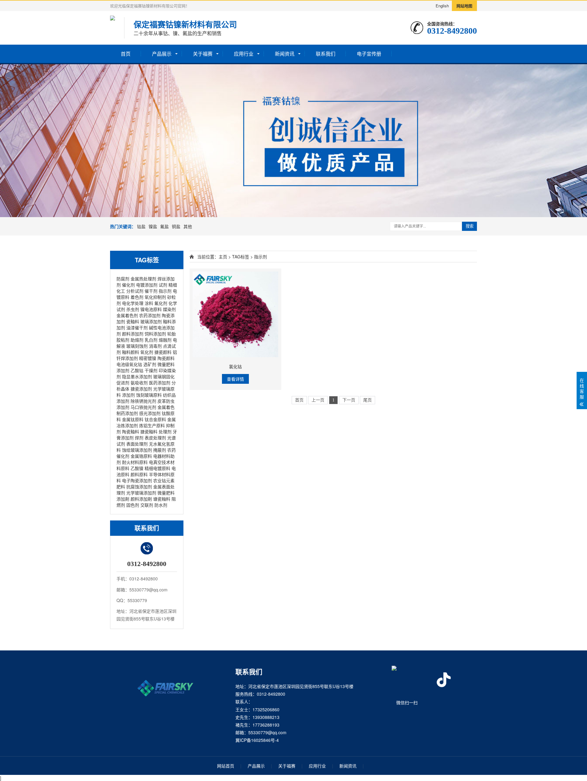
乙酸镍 (137, 468)
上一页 (318, 400)
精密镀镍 (147, 358)
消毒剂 (155, 346)
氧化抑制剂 (155, 297)
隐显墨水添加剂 (137, 376)
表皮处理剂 (155, 438)
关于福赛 (202, 53)
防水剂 (160, 505)
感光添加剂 (150, 413)
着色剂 (137, 297)
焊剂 (139, 438)
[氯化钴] (235, 314)
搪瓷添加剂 (141, 389)
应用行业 (243, 53)
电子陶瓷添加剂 (137, 480)
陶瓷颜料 (166, 358)
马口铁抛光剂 (143, 407)
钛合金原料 (155, 419)
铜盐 (176, 226)
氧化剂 (146, 352)
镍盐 (153, 226)
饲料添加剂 (155, 334)
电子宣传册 (369, 53)
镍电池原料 (151, 309)
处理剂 (165, 431)
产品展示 (162, 53)
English (442, 6)
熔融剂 (165, 340)
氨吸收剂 (139, 382)
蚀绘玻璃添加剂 (137, 450)
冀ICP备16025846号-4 (257, 740)
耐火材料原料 (135, 462)
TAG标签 (240, 257)
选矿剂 (149, 364)
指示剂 (165, 291)
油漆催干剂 (137, 327)
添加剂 (128, 395)
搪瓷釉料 (148, 431)
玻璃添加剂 (151, 321)
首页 (126, 53)
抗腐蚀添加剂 (139, 486)
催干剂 (151, 291)
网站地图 (464, 6)
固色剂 (132, 505)
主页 (223, 257)
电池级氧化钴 (129, 364)
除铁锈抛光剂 (143, 401)
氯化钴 (235, 366)
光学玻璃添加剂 (141, 493)
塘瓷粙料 (161, 499)
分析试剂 (134, 291)
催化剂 (128, 285)
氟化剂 (160, 303)
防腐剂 (122, 279)
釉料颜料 (130, 352)
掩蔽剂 (159, 450)
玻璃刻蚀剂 (137, 346)
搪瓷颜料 (163, 352)
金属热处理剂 (143, 279)
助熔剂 (137, 340)
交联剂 (146, 505)
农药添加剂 (150, 315)
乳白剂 (151, 340)
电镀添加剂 (146, 285)
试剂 (163, 285)
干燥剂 (151, 370)
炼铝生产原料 (152, 425)
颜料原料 (139, 474)
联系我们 (325, 53)
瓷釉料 (132, 321)
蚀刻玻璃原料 (149, 395)
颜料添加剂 (132, 334)
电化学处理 (132, 303)
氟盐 (164, 226)
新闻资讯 (284, 53)
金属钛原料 (132, 419)
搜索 (470, 226)
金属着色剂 (127, 315)
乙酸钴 (137, 370)
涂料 (149, 303)
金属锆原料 (141, 456)
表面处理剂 (137, 444)
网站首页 (225, 766)
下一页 (348, 400)
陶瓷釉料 (130, 431)
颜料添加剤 (141, 499)
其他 (187, 226)
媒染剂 (169, 309)
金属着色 (166, 407)
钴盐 (141, 226)
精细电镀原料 (157, 468)
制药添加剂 (127, 413)
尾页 (367, 400)
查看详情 (235, 379)
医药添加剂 (159, 382)
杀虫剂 (132, 309)
